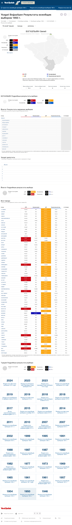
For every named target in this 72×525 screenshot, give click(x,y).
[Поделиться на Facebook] (66, 14)
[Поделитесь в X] (62, 14)
